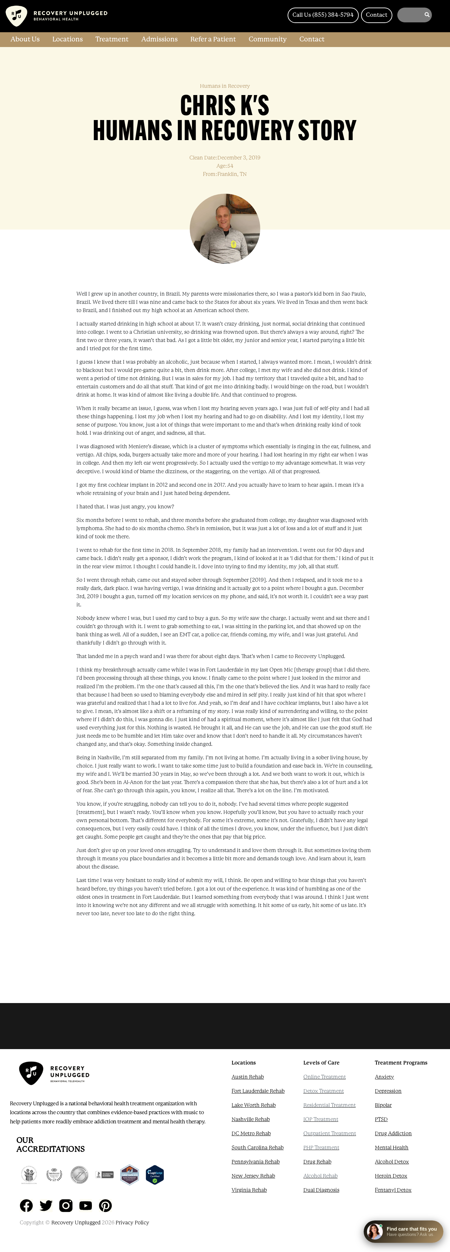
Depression (388, 1091)
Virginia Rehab (249, 1190)
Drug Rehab (317, 1162)
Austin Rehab (248, 1077)
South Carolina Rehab (258, 1148)
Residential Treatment (329, 1105)
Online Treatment (324, 1077)
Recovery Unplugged (75, 1223)
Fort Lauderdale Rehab (258, 1091)
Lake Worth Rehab (254, 1105)
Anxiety (384, 1077)
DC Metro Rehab (251, 1134)
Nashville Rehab (251, 1119)
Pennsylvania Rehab (256, 1162)
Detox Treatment (323, 1091)
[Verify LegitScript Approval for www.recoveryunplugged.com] (155, 1174)
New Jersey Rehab (253, 1176)
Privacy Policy (132, 1223)
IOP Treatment (320, 1119)
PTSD (381, 1119)
